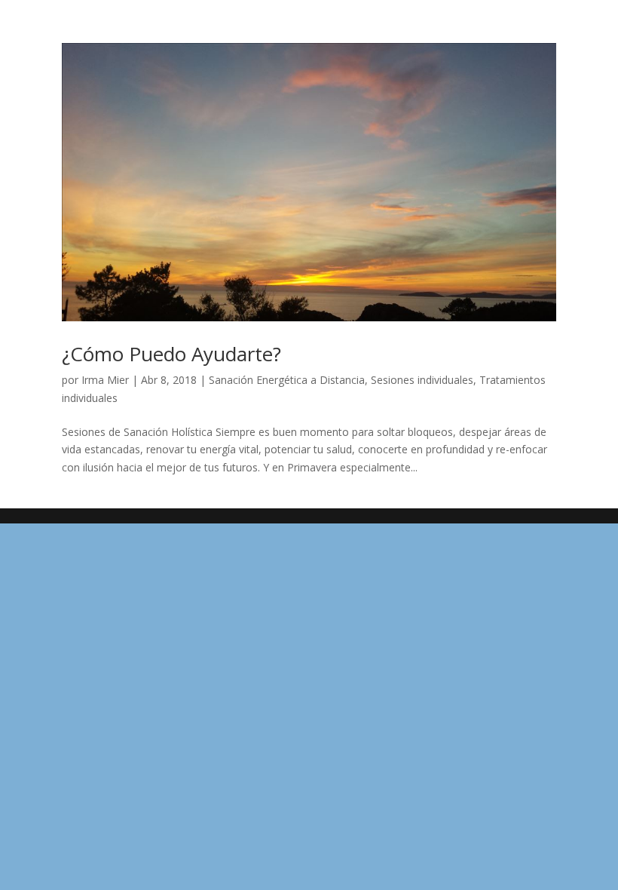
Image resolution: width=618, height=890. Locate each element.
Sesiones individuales (422, 380)
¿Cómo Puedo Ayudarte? (171, 353)
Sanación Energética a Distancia (287, 380)
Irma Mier (105, 380)
